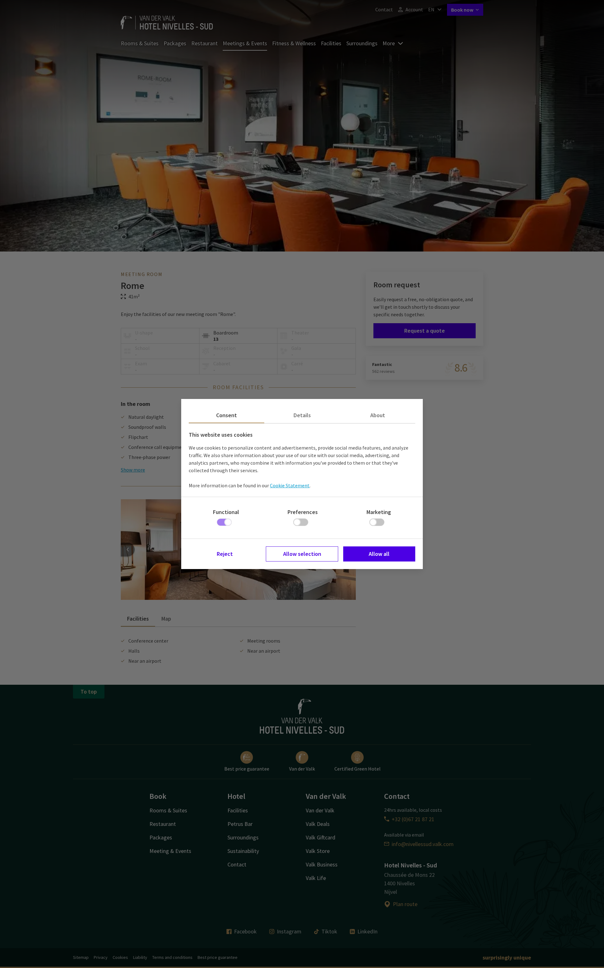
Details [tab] (302, 415)
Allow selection (302, 553)
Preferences (303, 512)
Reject (225, 553)
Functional (226, 512)
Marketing (378, 512)
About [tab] (377, 415)
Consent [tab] (226, 415)
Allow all (379, 553)
